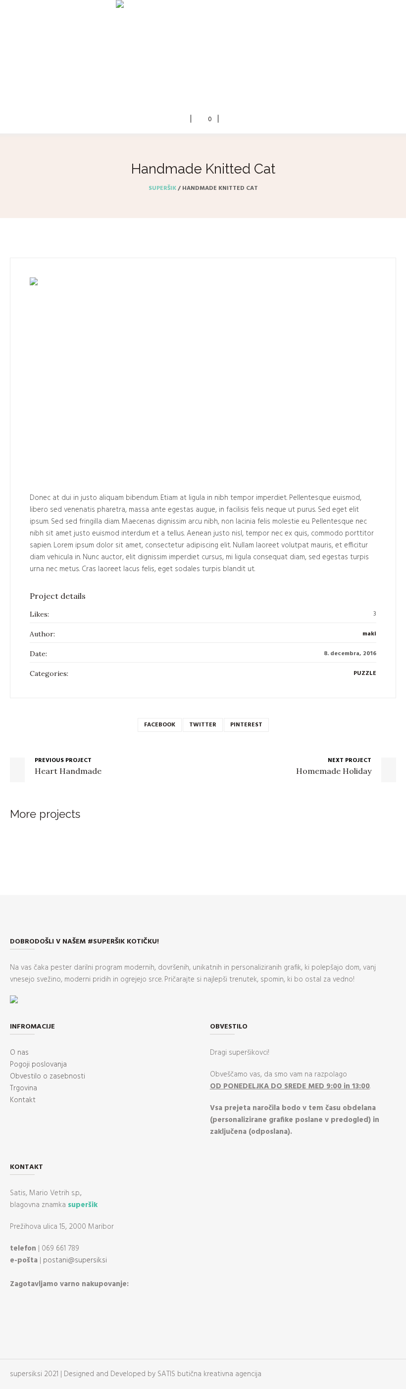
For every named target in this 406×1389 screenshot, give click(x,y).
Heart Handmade (68, 771)
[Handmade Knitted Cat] (203, 374)
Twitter (202, 725)
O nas (19, 1053)
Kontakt (23, 1100)
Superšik (162, 188)
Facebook (159, 725)
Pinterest (246, 725)
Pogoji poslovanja (38, 1065)
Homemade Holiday (333, 771)
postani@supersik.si (75, 1260)
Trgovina (23, 1088)
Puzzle (365, 673)
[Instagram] (209, 89)
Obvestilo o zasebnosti (47, 1076)
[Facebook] (195, 89)
